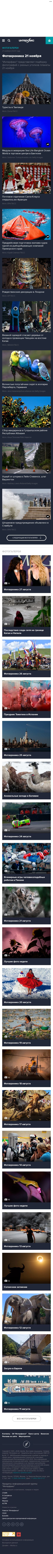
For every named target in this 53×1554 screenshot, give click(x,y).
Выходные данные (10, 1543)
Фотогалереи (10, 48)
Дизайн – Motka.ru (9, 1545)
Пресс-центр (33, 1434)
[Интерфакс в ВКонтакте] (13, 1524)
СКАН (4, 1513)
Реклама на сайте (9, 1436)
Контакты (6, 1434)
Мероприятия (24, 1436)
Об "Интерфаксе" (19, 1434)
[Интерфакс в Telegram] (8, 1524)
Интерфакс (26, 40)
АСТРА (4, 1503)
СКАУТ (4, 1498)
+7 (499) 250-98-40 (18, 1478)
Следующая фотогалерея (25, 538)
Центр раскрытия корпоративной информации (19, 1518)
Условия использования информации (18, 1540)
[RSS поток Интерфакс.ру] (17, 1524)
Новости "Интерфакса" (10, 1511)
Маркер (5, 1501)
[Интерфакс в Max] (22, 1524)
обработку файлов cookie (22, 1473)
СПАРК (4, 1493)
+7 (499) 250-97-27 (38, 1478)
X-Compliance (7, 1496)
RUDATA (5, 1516)
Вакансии (45, 1434)
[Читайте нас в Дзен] (4, 1524)
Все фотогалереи (26, 1418)
